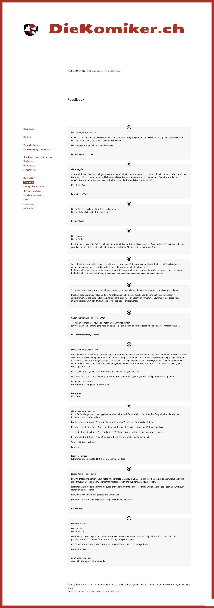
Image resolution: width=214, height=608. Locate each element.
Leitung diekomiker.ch (33, 186)
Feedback (28, 182)
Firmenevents (29, 169)
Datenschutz (29, 208)
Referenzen (28, 178)
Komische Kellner (31, 145)
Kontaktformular (113, 71)
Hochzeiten (28, 161)
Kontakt (27, 137)
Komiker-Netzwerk (32, 195)
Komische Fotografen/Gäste (36, 149)
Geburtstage (29, 165)
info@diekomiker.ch (95, 71)
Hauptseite (28, 129)
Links (25, 199)
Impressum (28, 204)
